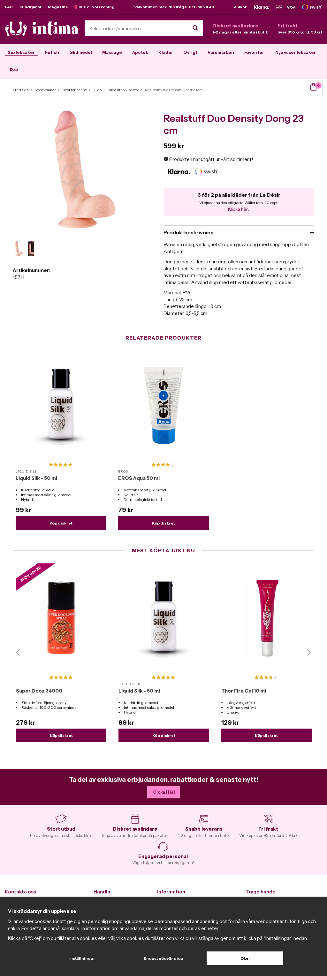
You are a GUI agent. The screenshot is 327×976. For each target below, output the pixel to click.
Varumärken (221, 52)
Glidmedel (80, 52)
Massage (112, 52)
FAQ (9, 6)
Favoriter (254, 52)
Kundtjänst (30, 6)
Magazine (58, 6)
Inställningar (82, 958)
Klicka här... (239, 209)
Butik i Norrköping (96, 6)
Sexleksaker (21, 52)
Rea (14, 69)
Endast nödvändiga (163, 958)
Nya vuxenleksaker (295, 52)
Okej (245, 958)
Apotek (140, 52)
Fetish (52, 52)
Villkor (240, 6)
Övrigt (190, 52)
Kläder (165, 52)
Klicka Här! (163, 792)
